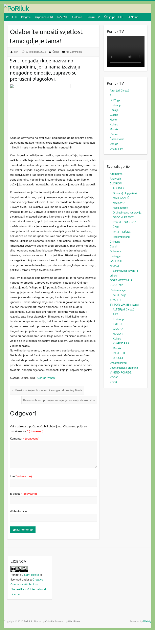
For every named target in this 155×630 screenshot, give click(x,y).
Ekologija (115, 256)
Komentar (25, 438)
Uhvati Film (116, 148)
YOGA (113, 382)
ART (115, 314)
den (16, 51)
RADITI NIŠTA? (122, 231)
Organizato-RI (44, 17)
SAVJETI (115, 299)
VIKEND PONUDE (121, 372)
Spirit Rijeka (31, 574)
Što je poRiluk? (113, 17)
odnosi (113, 275)
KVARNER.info (121, 343)
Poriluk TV (93, 17)
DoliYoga (115, 100)
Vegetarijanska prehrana (124, 367)
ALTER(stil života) (123, 309)
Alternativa (116, 173)
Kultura (114, 124)
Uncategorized (118, 362)
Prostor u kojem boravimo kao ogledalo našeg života (47, 390)
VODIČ (114, 377)
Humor (113, 119)
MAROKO (119, 202)
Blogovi (25, 17)
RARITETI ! (120, 353)
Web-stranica (18, 511)
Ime (21, 476)
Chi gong (115, 241)
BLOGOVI (116, 183)
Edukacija (115, 105)
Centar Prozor (46, 377)
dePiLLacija (119, 295)
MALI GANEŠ (121, 198)
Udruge (114, 143)
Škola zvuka (117, 139)
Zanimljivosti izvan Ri (125, 270)
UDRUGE (118, 358)
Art (111, 95)
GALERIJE (116, 261)
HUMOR (118, 333)
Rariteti (114, 134)
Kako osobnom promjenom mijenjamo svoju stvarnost (59, 400)
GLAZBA (118, 328)
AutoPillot (118, 188)
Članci (56, 51)
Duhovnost (116, 251)
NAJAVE (62, 17)
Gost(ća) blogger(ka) (125, 193)
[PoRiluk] (77, 8)
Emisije (114, 109)
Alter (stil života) (119, 90)
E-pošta (23, 493)
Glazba (114, 114)
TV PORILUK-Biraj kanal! (124, 304)
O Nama (133, 17)
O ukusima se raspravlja (127, 212)
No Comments (74, 51)
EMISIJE (118, 324)
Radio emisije (118, 290)
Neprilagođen (120, 207)
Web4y (147, 621)
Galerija (77, 17)
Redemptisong (121, 236)
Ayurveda (115, 178)
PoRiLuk (11, 17)
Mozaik (114, 129)
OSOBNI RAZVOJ (123, 217)
